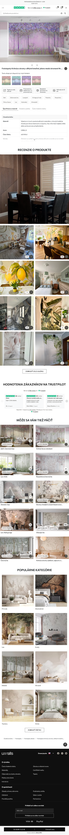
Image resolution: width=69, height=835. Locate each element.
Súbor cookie (37, 795)
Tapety (35, 774)
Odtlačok (5, 795)
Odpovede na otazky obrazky (11, 774)
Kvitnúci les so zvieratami (44, 449)
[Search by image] (61, 13)
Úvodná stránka (8, 738)
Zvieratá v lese (5, 504)
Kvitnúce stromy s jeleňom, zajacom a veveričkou (49, 560)
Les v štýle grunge (6, 532)
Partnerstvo (37, 799)
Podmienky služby (39, 791)
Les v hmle (4, 476)
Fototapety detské (29, 738)
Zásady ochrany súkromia (10, 791)
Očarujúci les (40, 532)
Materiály (5, 770)
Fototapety (18, 738)
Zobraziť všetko (34, 730)
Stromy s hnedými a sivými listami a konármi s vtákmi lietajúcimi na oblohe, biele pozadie (49, 504)
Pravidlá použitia (7, 799)
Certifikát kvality (38, 770)
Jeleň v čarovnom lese (7, 449)
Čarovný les (4, 560)
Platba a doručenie (8, 778)
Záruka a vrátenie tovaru (41, 766)
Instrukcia (5, 781)
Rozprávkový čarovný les (44, 476)
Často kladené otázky (9, 766)
